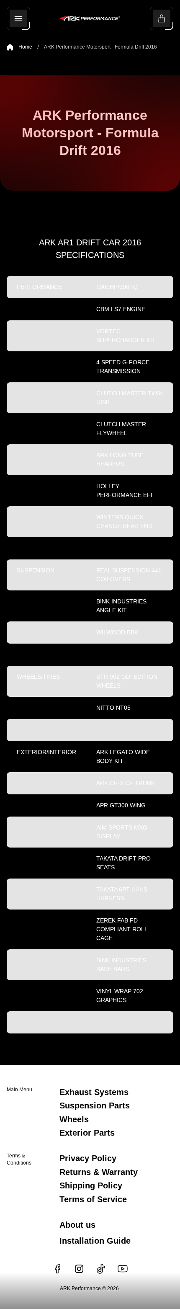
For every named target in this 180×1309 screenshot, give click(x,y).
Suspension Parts (94, 1105)
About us (77, 1224)
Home (25, 47)
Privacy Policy (87, 1158)
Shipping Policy (90, 1185)
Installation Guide (95, 1240)
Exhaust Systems (94, 1092)
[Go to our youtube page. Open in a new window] (122, 1268)
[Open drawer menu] (18, 18)
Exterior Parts (87, 1132)
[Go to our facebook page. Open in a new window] (57, 1268)
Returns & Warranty (98, 1172)
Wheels (74, 1119)
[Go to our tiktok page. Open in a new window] (101, 1268)
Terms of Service (93, 1199)
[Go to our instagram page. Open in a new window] (79, 1268)
